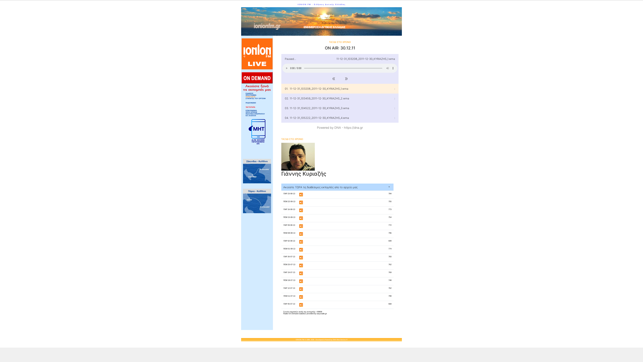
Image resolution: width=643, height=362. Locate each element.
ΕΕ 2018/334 (251, 115)
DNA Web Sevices (339, 340)
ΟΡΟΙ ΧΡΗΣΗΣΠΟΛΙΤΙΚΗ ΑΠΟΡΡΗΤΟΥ (255, 113)
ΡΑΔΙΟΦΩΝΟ (251, 103)
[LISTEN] (301, 194)
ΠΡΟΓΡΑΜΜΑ (251, 95)
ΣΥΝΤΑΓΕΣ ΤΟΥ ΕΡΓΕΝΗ (256, 98)
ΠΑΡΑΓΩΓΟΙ (250, 97)
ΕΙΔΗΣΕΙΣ (249, 93)
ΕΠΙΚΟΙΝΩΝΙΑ (251, 110)
